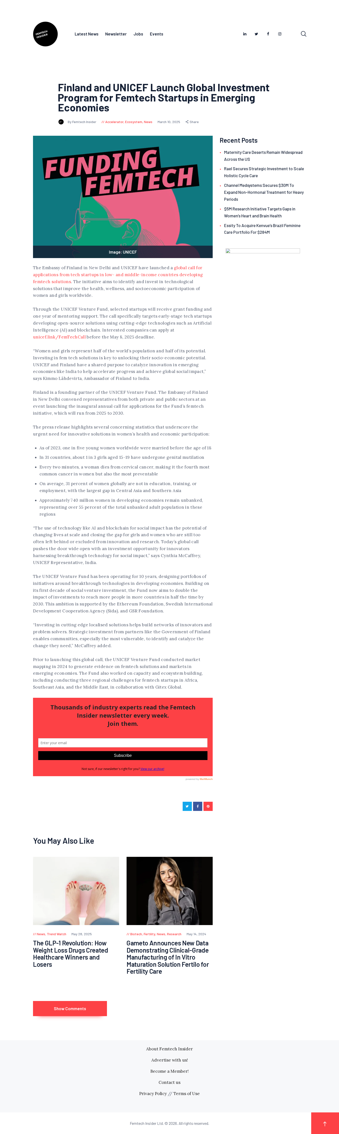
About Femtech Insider (169, 1049)
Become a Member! (169, 1071)
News (148, 122)
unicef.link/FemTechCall (59, 337)
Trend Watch (56, 934)
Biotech (136, 934)
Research (174, 934)
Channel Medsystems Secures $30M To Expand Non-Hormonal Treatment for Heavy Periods (264, 192)
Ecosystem (133, 122)
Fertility (149, 934)
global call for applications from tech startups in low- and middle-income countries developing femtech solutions (118, 274)
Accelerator (114, 122)
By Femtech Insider (82, 122)
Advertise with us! (169, 1060)
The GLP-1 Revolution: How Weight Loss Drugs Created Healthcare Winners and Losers (70, 953)
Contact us (169, 1082)
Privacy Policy (153, 1093)
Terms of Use (186, 1093)
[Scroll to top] (325, 1123)
